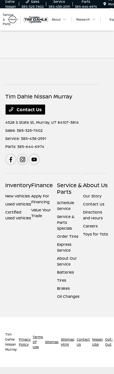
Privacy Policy (24, 342)
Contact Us (28, 109)
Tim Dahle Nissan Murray (11, 342)
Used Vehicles (18, 204)
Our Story (92, 196)
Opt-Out (109, 342)
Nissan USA (97, 342)
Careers (90, 226)
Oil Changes (68, 296)
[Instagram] (22, 159)
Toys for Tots (95, 234)
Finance (42, 185)
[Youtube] (34, 159)
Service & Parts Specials (65, 222)
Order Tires (67, 236)
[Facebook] (10, 159)
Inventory (18, 185)
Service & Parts (69, 188)
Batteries (65, 272)
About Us (95, 185)
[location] (104, 4)
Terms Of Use (38, 342)
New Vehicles (17, 196)
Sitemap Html (67, 342)
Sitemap (52, 342)
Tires (61, 280)
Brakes (63, 288)
